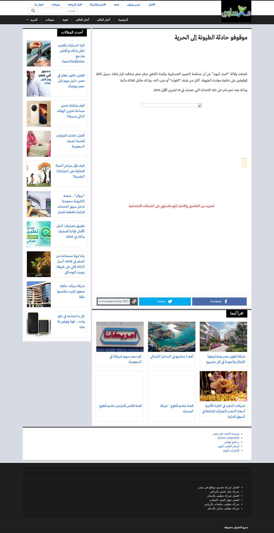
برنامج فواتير (231, 442)
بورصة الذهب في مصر (226, 433)
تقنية (65, 19)
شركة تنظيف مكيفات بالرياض (221, 504)
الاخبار (151, 4)
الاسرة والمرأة (98, 4)
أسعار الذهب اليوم (228, 446)
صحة (116, 4)
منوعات (56, 4)
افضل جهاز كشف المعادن (224, 500)
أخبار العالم (103, 19)
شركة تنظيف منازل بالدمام (223, 508)
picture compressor (228, 437)
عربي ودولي (133, 4)
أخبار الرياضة (75, 4)
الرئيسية (123, 19)
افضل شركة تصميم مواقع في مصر (218, 487)
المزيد (33, 19)
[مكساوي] (236, 11)
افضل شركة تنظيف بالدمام (223, 495)
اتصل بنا (39, 4)
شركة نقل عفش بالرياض (224, 491)
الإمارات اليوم (231, 450)
